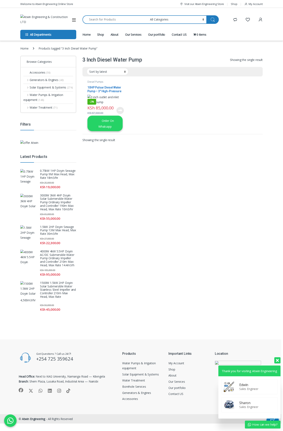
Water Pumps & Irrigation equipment (43, 97)
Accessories (40, 72)
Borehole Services (134, 387)
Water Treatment (44, 107)
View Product (119, 110)
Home (86, 34)
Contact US (179, 34)
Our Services (133, 34)
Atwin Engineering (33, 419)
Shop (234, 4)
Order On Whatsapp (106, 123)
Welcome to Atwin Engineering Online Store (46, 4)
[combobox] (115, 19)
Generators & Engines (47, 80)
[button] (10, 420)
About (115, 34)
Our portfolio (156, 34)
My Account (256, 4)
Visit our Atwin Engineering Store (204, 4)
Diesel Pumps (95, 82)
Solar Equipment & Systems (51, 87)
